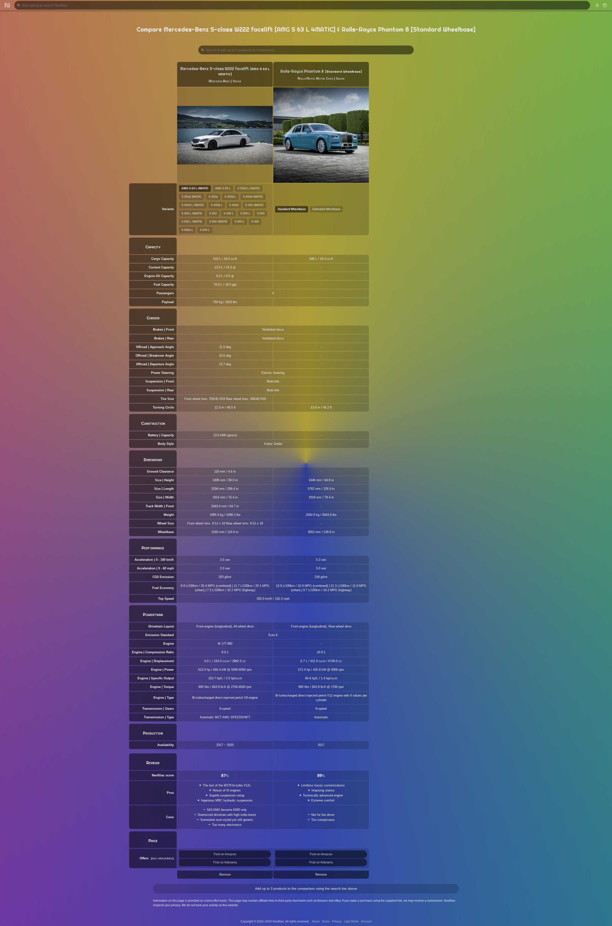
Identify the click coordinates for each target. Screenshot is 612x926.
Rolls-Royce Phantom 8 (302, 71)
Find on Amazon (225, 854)
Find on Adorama (225, 862)
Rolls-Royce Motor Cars (315, 78)
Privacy (337, 921)
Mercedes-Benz (219, 81)
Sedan (237, 81)
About (315, 921)
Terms (326, 921)
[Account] (604, 5)
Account (366, 921)
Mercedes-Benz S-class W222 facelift (214, 68)
